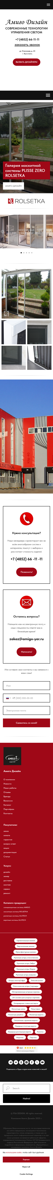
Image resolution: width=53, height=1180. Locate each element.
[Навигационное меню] (48, 5)
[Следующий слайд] (50, 1084)
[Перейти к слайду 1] (21, 1105)
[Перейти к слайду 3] (26, 1105)
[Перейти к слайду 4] (29, 1105)
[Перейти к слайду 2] (23, 1105)
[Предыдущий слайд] (2, 1084)
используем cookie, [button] (14, 1152)
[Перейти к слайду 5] (31, 1105)
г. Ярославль (27, 54)
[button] (27, 44)
